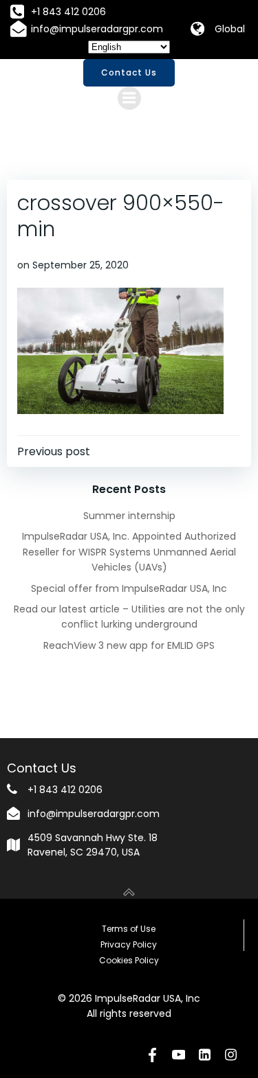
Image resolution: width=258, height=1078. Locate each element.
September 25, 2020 (80, 265)
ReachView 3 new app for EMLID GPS (129, 645)
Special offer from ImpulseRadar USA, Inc (129, 588)
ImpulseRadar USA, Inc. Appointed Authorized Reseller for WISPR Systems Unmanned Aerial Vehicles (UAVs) (129, 551)
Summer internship (129, 516)
